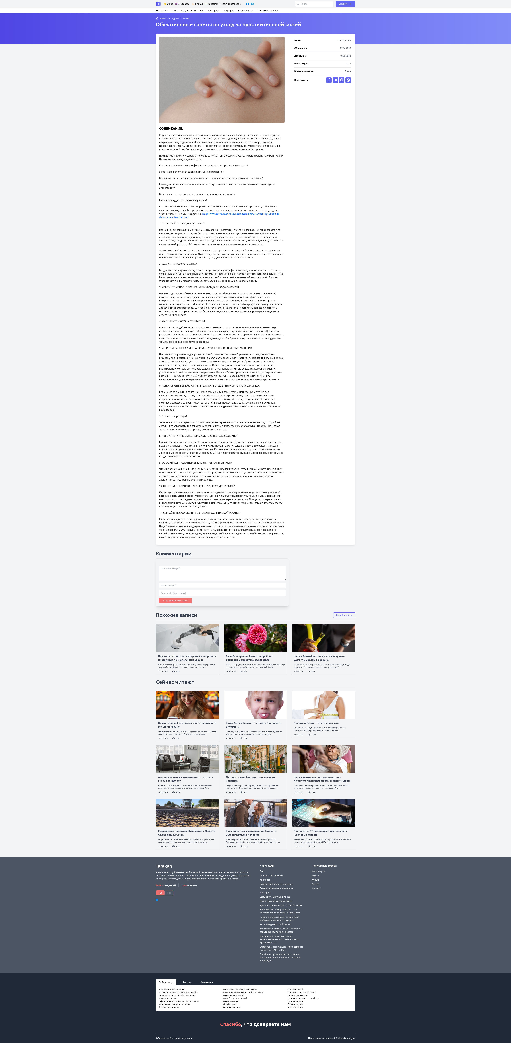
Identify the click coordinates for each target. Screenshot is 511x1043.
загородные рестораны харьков (174, 1004)
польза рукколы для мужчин (302, 992)
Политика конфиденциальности (276, 888)
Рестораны (161, 10)
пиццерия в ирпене (168, 998)
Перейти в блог (344, 615)
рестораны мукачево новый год (303, 998)
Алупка (315, 875)
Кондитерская (188, 10)
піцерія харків (230, 1004)
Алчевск (316, 884)
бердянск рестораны (169, 1007)
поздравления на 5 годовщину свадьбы (178, 992)
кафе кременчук (231, 1001)
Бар (202, 10)
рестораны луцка (231, 1007)
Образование (245, 10)
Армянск (316, 888)
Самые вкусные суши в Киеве (275, 896)
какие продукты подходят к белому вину (243, 992)
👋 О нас (168, 3)
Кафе (174, 10)
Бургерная (213, 10)
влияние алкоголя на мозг (172, 989)
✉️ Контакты (211, 3)
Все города (265, 892)
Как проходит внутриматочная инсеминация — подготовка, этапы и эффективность (279, 939)
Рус (160, 892)
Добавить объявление (271, 875)
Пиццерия (228, 10)
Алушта (315, 879)
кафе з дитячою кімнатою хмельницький (179, 1001)
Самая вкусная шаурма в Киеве (276, 901)
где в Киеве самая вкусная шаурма (240, 989)
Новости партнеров (230, 3)
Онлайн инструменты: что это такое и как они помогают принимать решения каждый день (280, 957)
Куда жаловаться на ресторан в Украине (281, 905)
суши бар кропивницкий (235, 998)
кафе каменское (295, 1007)
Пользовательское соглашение (276, 884)
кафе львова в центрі (233, 995)
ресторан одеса (295, 1001)
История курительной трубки (275, 924)
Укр (169, 892)
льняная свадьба (296, 989)
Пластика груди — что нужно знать (316, 723)
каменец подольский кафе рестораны (177, 995)
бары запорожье (296, 1004)
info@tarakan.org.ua (344, 1038)
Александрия (318, 871)
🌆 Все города (182, 3)
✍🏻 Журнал (197, 3)
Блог (262, 871)
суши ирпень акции (297, 995)
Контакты (265, 879)
